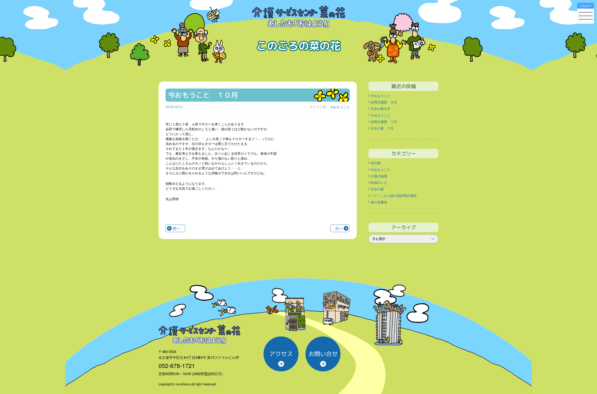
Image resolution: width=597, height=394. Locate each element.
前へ (176, 228)
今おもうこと (340, 106)
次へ (339, 228)
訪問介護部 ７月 (384, 121)
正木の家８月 (380, 108)
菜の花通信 (379, 202)
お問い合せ (323, 354)
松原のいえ (379, 182)
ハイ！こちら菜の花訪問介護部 (394, 195)
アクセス (281, 354)
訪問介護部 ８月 (384, 102)
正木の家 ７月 (382, 128)
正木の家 (377, 189)
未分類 (376, 163)
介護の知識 (379, 176)
